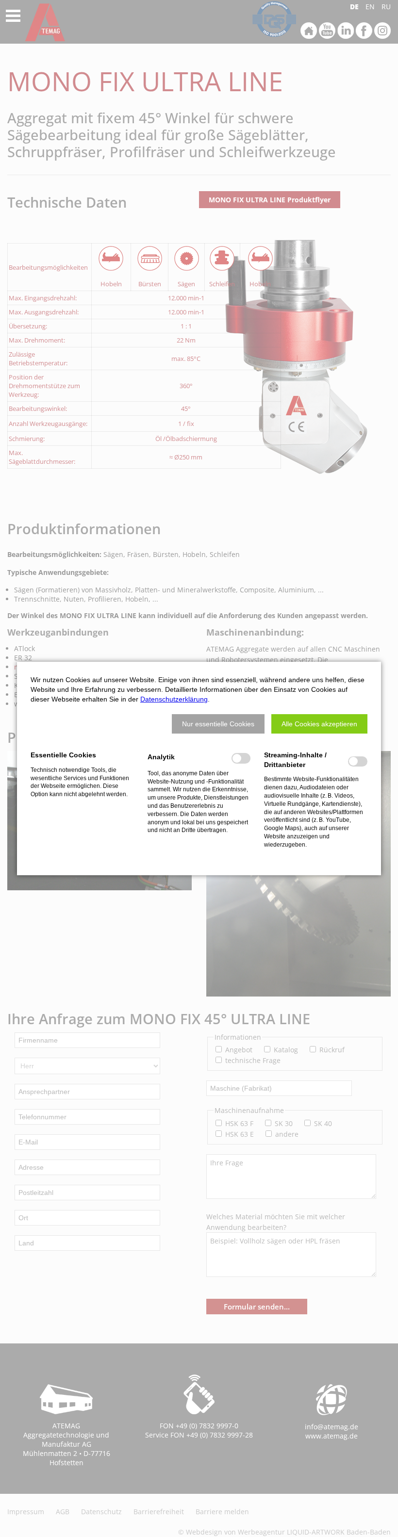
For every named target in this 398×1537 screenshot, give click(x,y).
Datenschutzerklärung (174, 699)
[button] (218, 724)
